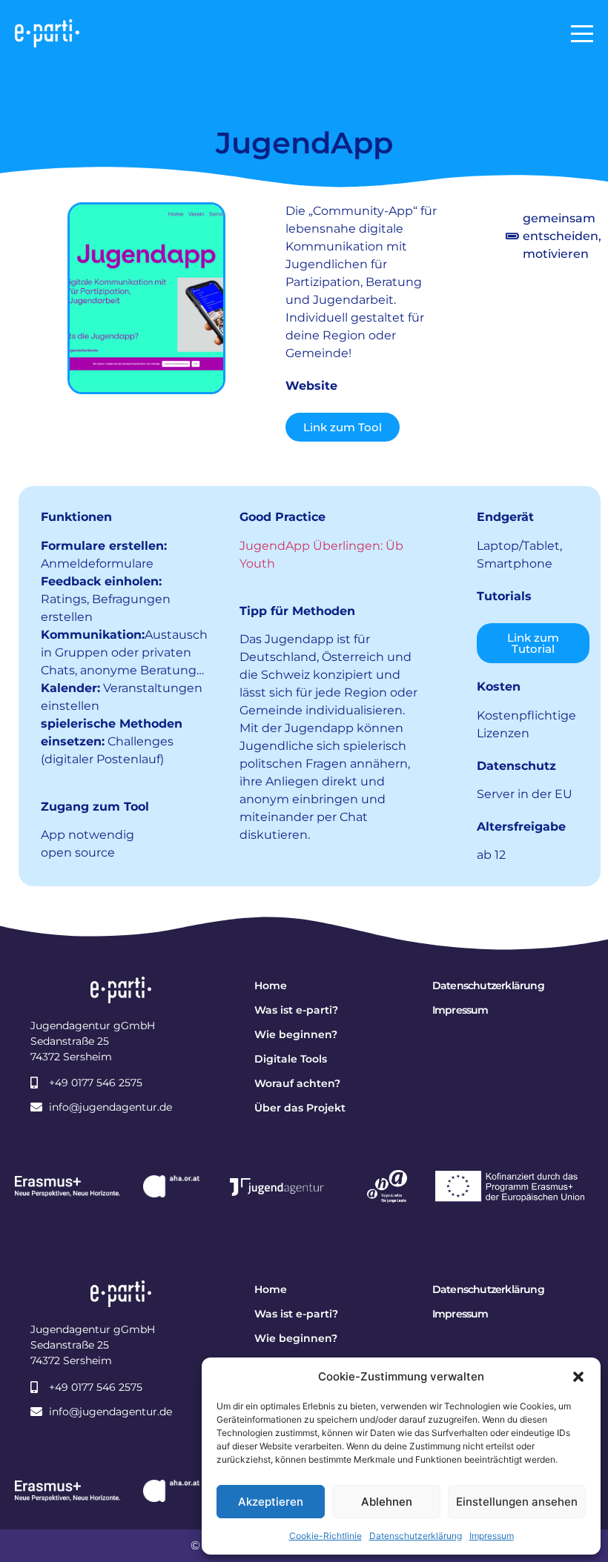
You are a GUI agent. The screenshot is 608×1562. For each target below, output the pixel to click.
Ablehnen (386, 1502)
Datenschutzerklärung (415, 1535)
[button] (578, 1376)
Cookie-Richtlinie (325, 1535)
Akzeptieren (270, 1502)
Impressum (491, 1535)
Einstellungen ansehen (517, 1502)
